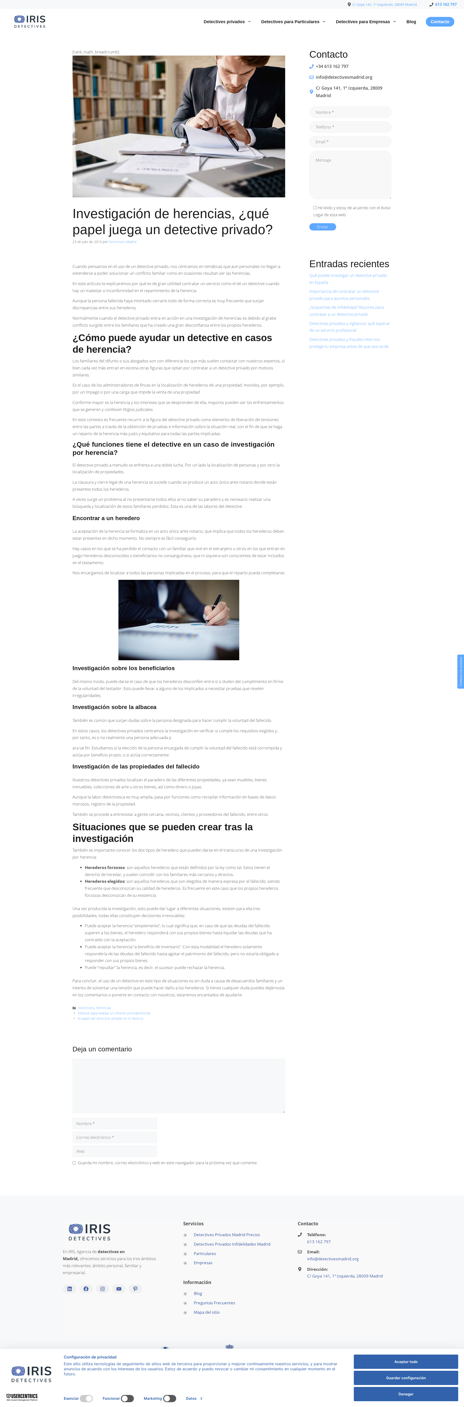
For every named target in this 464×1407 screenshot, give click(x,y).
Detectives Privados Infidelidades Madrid (232, 1244)
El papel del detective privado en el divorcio (110, 1018)
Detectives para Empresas (363, 21)
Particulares (205, 1253)
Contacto (440, 21)
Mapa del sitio (207, 1312)
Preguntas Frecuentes (214, 1303)
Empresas (203, 1262)
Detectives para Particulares (290, 21)
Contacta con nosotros (460, 671)
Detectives (86, 1007)
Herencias (103, 1007)
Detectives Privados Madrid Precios (227, 1234)
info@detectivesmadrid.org (333, 1259)
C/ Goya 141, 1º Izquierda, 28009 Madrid (384, 4)
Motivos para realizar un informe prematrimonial (114, 1013)
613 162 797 (446, 4)
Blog (411, 21)
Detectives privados (224, 21)
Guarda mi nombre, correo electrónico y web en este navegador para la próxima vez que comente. (168, 1162)
